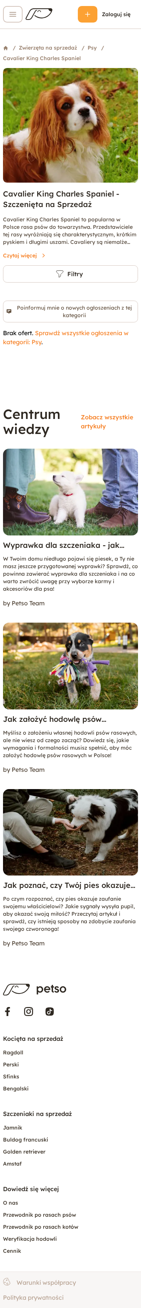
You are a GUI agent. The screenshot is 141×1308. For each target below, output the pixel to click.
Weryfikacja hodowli (30, 1238)
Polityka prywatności (33, 1297)
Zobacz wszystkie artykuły (107, 421)
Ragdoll (13, 1052)
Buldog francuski (25, 1139)
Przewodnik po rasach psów (39, 1214)
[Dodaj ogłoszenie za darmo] (87, 14)
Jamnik (12, 1127)
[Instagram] (28, 1011)
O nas (10, 1202)
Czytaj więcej (20, 255)
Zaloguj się (116, 14)
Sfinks (11, 1076)
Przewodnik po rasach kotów (40, 1226)
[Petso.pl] (39, 14)
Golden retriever (24, 1151)
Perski (11, 1064)
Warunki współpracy (46, 1282)
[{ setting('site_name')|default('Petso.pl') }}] (34, 990)
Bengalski (16, 1088)
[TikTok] (49, 1011)
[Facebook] (7, 1011)
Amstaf (12, 1163)
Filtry (75, 274)
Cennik (12, 1251)
